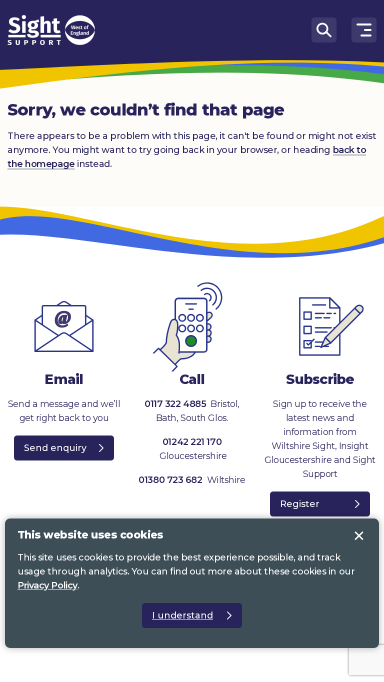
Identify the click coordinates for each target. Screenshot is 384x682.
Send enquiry (55, 448)
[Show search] (324, 30)
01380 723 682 (170, 480)
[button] (364, 30)
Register (300, 504)
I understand (359, 536)
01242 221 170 (192, 442)
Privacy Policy (48, 585)
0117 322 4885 (175, 404)
